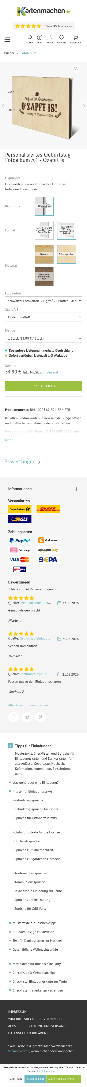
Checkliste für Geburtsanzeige (34, 972)
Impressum (17, 1011)
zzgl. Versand (48, 372)
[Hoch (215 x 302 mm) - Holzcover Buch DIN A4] (44, 230)
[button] (10, 440)
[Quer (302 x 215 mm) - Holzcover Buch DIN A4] (66, 230)
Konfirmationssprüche (30, 873)
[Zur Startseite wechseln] (43, 11)
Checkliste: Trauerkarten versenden (38, 990)
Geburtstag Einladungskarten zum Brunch (50, 638)
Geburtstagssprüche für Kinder (36, 809)
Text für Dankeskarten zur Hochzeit (38, 940)
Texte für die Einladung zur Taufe (38, 891)
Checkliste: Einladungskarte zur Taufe (40, 981)
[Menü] (7, 39)
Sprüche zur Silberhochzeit (33, 850)
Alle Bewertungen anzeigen (28, 705)
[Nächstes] (84, 105)
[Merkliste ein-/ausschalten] (76, 68)
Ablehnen (16, 1078)
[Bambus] (44, 254)
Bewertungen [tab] (20, 461)
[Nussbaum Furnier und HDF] (44, 276)
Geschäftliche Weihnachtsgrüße (35, 949)
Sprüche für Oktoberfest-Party (35, 818)
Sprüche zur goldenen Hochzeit (37, 859)
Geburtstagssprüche (28, 800)
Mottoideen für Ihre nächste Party (37, 964)
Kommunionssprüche (29, 882)
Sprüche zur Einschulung (32, 900)
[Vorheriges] (3, 105)
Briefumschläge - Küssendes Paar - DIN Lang (51, 674)
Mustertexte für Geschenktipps (35, 923)
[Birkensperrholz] (66, 254)
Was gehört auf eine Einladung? (35, 782)
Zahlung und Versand (47, 1026)
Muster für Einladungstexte (32, 791)
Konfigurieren (35, 1078)
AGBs (12, 1026)
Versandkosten (18, 1051)
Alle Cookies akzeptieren (63, 1078)
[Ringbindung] (44, 206)
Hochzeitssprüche (27, 841)
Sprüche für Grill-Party (30, 908)
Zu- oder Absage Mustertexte (33, 932)
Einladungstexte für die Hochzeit (38, 832)
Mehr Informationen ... (48, 1071)
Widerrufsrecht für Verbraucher (37, 1019)
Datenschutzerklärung (28, 1033)
